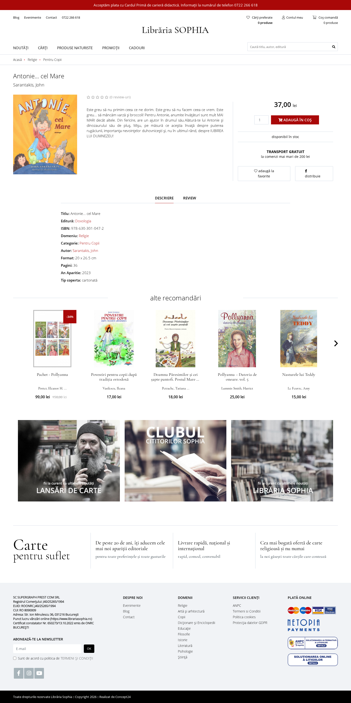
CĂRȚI (43, 47)
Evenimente (32, 17)
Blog (16, 17)
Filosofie (184, 634)
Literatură (185, 645)
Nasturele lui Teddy (298, 374)
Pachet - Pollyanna (52, 374)
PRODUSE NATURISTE (75, 47)
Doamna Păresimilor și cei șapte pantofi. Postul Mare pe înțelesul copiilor (175, 379)
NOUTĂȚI (20, 47)
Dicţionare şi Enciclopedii (196, 622)
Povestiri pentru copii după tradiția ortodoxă (114, 377)
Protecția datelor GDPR (250, 622)
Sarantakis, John (28, 85)
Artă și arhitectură (191, 611)
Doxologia (83, 220)
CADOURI (137, 47)
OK (89, 648)
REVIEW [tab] (189, 198)
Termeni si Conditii (247, 611)
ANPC (237, 605)
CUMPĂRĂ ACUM (52, 361)
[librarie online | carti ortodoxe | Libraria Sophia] (175, 29)
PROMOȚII (110, 47)
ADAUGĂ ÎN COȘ (297, 119)
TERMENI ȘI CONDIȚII (77, 658)
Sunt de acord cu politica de (55, 658)
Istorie (182, 640)
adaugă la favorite (265, 173)
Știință (182, 657)
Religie (84, 235)
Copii (181, 617)
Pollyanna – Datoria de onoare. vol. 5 (237, 377)
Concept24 (123, 697)
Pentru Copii (89, 243)
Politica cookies (244, 617)
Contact (51, 17)
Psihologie (185, 651)
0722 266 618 (71, 17)
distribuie (312, 176)
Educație (184, 628)
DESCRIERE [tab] (164, 198)
